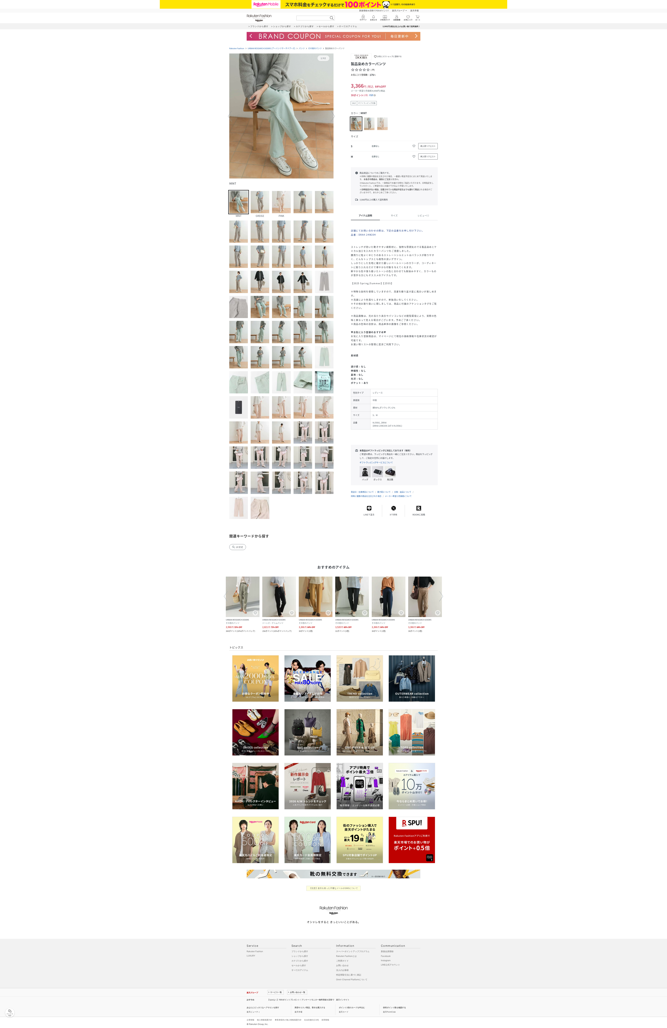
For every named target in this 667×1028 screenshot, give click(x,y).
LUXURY (251, 955)
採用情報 (325, 1020)
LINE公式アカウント (390, 964)
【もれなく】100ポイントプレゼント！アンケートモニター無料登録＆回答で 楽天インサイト (308, 999)
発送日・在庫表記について (362, 491)
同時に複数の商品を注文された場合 (366, 496)
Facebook (386, 956)
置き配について (384, 491)
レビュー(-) (423, 215)
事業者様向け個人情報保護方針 (288, 1020)
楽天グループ (398, 10)
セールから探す (298, 965)
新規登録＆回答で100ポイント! (374, 10)
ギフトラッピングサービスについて (376, 462)
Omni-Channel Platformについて (351, 979)
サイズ (394, 215)
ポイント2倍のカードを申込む (352, 1007)
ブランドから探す (299, 951)
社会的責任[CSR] (311, 1020)
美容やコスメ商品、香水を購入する (310, 1007)
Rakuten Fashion (236, 48)
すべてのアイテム (299, 970)
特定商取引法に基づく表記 (348, 974)
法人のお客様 (342, 970)
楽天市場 (414, 10)
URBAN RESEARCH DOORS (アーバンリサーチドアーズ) (271, 48)
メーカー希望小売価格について (398, 496)
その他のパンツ (315, 48)
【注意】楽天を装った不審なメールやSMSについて (333, 888)
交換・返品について (402, 491)
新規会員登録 (387, 951)
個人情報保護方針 (264, 1020)
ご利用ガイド (342, 960)
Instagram (385, 960)
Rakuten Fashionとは (346, 956)
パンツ (302, 48)
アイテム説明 (365, 215)
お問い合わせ (342, 965)
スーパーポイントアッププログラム (352, 951)
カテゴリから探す (299, 960)
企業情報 (250, 1020)
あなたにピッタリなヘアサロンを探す (263, 1007)
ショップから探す (299, 956)
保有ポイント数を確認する (394, 1007)
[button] (281, 116)
